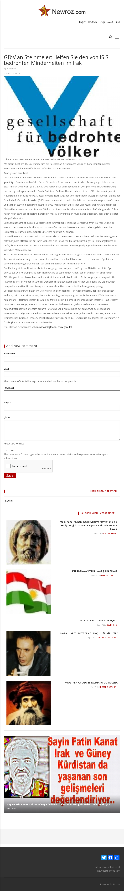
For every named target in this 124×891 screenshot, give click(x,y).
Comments (16, 73)
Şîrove (7, 417)
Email (6, 368)
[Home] (62, 10)
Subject (7, 402)
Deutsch (92, 21)
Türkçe (101, 21)
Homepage (9, 388)
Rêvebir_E (112, 625)
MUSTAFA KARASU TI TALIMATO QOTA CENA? (91, 682)
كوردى (110, 21)
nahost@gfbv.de (47, 326)
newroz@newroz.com (108, 870)
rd (15, 68)
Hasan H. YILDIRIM (107, 638)
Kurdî (117, 21)
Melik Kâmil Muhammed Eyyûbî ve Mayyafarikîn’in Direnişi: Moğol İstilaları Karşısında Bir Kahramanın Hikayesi (88, 525)
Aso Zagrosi (110, 533)
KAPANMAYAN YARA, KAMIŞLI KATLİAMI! (95, 571)
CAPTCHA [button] (9, 450)
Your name (9, 353)
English (82, 21)
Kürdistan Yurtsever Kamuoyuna (99, 620)
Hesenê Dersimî (108, 687)
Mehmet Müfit (109, 576)
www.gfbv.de (64, 326)
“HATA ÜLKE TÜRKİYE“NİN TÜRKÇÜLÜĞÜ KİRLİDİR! (89, 633)
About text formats (14, 443)
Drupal (116, 884)
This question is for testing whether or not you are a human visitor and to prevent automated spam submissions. (56, 454)
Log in (9, 501)
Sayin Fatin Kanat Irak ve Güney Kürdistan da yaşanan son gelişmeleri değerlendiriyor (58, 804)
